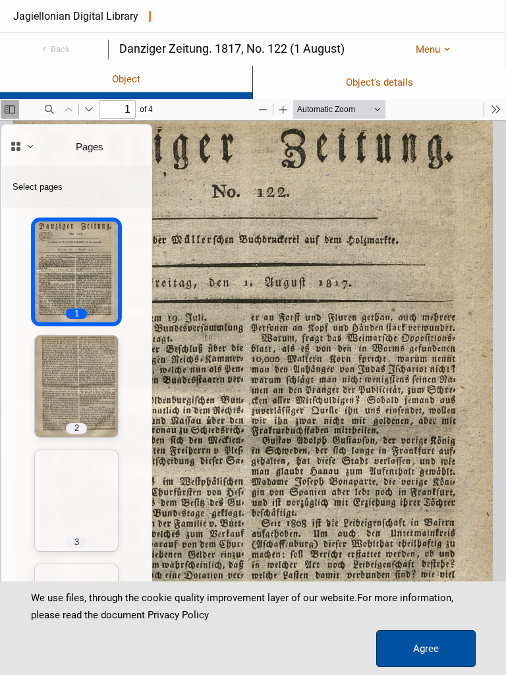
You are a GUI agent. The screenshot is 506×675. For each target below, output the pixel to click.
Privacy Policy (178, 615)
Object (126, 79)
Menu (428, 49)
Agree (426, 649)
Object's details (379, 82)
